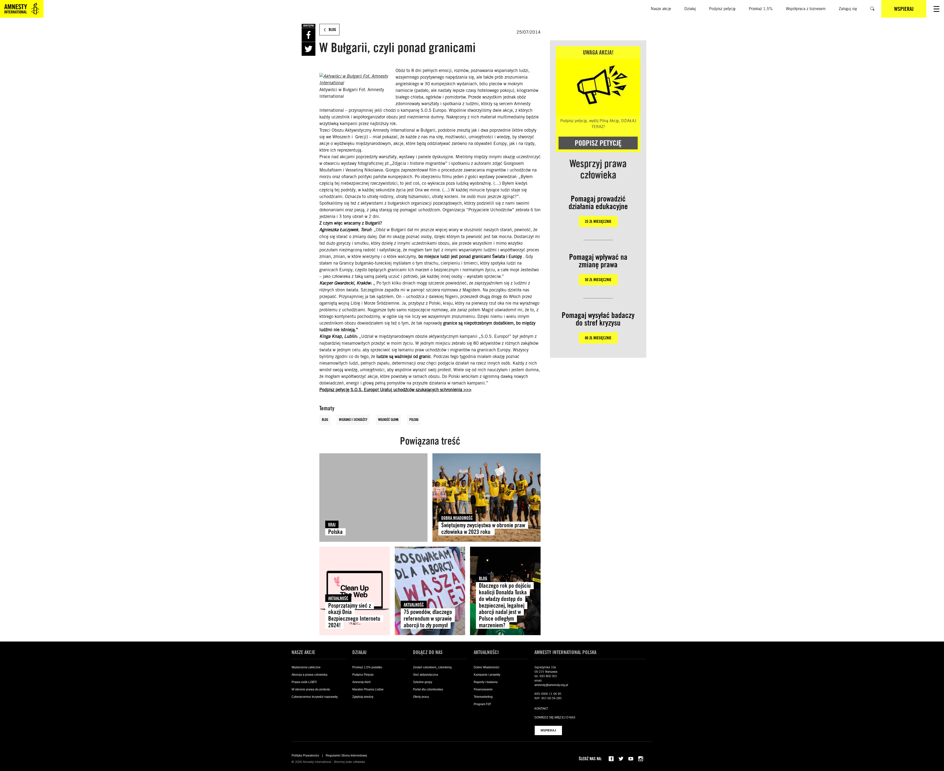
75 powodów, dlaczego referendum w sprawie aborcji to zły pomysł (428, 618)
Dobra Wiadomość (457, 517)
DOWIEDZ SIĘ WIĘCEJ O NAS (554, 717)
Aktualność (338, 598)
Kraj (332, 524)
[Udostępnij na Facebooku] (308, 35)
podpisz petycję (598, 143)
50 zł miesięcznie (598, 279)
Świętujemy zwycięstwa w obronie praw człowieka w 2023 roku (483, 528)
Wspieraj (548, 730)
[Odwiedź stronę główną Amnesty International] (22, 9)
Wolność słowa (388, 420)
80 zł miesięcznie (598, 338)
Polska (413, 420)
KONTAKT (541, 708)
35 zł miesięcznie (598, 221)
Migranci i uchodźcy (353, 420)
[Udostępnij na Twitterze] (308, 49)
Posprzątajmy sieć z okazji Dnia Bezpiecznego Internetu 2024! (354, 615)
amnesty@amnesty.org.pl (551, 685)
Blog (325, 420)
